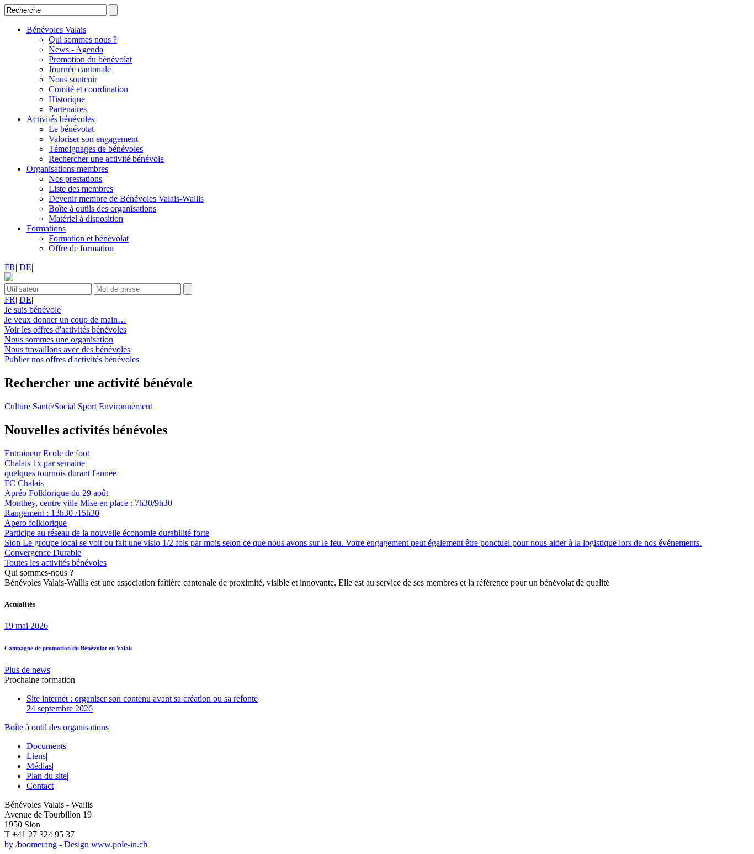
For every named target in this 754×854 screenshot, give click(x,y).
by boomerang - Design (47, 844)
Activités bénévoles (60, 119)
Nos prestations (75, 178)
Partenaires (68, 109)
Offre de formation (81, 248)
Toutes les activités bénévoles (55, 562)
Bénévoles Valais (56, 29)
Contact (40, 785)
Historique (67, 99)
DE (25, 267)
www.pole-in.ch (119, 844)
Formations (46, 228)
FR (9, 267)
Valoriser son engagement (93, 139)
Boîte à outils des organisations (102, 208)
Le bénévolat (71, 129)
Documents (46, 746)
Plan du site (46, 776)
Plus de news (27, 669)
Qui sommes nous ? (83, 39)
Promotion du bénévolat (90, 59)
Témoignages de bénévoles (96, 149)
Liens (36, 756)
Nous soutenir (73, 79)
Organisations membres (67, 168)
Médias (39, 766)
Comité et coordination (88, 89)
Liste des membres (81, 188)
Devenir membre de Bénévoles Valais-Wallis (126, 198)
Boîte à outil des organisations (56, 727)
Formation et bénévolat (89, 238)
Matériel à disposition (86, 218)
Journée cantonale (80, 69)
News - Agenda (76, 49)
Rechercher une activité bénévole (106, 159)
